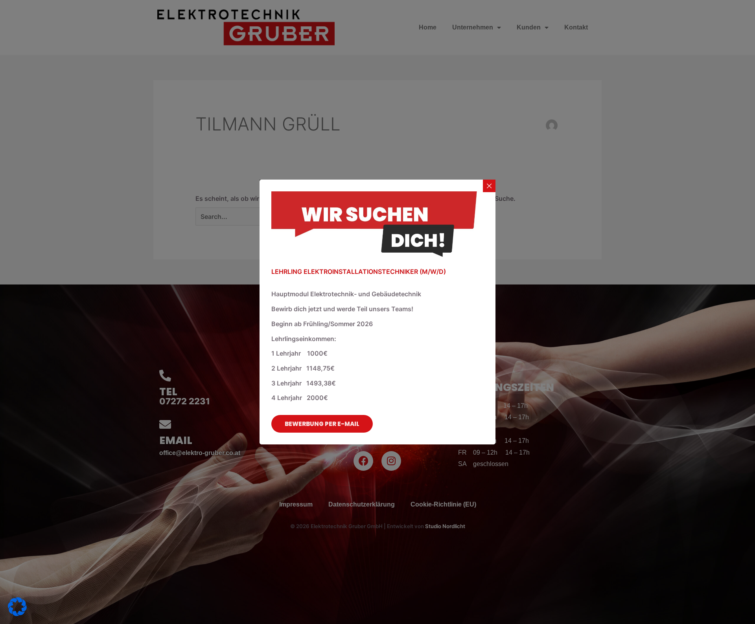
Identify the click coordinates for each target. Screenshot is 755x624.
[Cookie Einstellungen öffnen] (17, 614)
